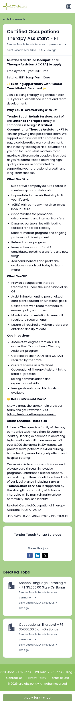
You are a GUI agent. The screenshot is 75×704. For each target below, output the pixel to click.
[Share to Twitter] (45, 555)
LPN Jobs (24, 672)
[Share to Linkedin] (37, 555)
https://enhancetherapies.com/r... (31, 414)
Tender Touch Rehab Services (26, 44)
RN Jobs (40, 672)
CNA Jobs (7, 672)
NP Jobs (56, 672)
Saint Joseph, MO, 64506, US (25, 50)
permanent (56, 44)
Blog (69, 672)
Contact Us (14, 678)
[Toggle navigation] (68, 6)
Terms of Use (59, 678)
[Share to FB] (30, 555)
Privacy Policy (36, 678)
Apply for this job (37, 698)
